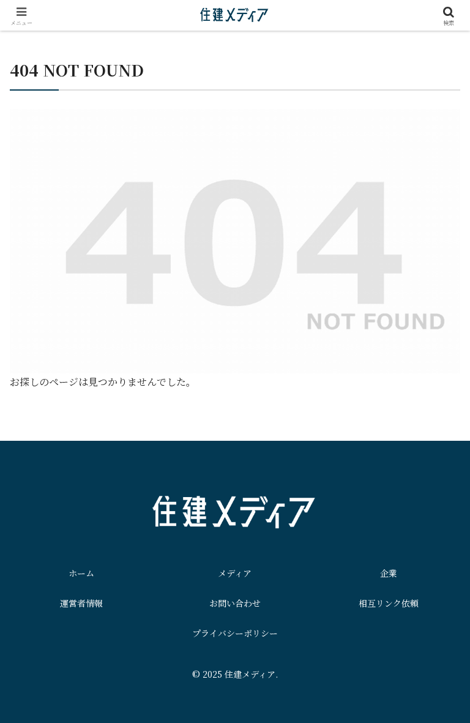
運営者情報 (81, 603)
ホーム (81, 573)
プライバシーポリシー (235, 633)
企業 (388, 573)
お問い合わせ (235, 603)
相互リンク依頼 (389, 603)
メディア (235, 573)
